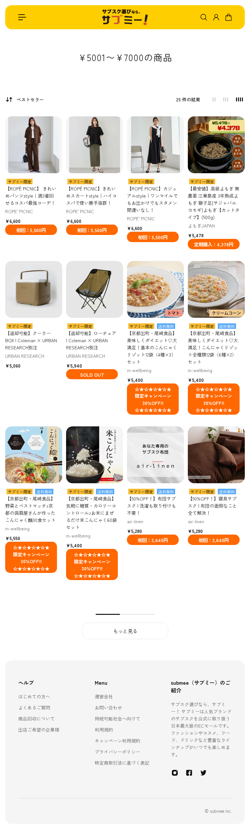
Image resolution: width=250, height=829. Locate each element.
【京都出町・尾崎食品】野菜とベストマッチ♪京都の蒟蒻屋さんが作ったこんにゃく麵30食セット (30, 509)
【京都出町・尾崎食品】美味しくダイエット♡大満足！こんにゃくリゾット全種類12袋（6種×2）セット (213, 347)
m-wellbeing (139, 370)
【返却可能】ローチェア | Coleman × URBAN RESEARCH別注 (91, 340)
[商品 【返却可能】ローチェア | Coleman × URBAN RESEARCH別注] (94, 289)
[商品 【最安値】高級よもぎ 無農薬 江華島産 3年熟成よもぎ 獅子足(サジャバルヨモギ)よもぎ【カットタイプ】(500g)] (216, 144)
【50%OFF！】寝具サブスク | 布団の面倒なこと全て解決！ (212, 505)
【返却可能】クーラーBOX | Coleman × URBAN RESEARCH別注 (31, 340)
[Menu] (22, 17)
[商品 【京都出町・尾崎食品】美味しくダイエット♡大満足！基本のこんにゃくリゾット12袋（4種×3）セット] (155, 289)
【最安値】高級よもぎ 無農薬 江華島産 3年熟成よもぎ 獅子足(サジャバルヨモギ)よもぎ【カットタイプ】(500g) (214, 202)
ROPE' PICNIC (19, 211)
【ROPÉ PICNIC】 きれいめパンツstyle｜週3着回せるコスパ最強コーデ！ (30, 195)
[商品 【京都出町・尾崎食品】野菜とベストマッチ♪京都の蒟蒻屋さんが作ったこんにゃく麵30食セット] (33, 454)
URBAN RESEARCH (24, 356)
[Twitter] (203, 773)
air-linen (135, 521)
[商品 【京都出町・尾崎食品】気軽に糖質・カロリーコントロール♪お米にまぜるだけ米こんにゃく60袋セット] (94, 454)
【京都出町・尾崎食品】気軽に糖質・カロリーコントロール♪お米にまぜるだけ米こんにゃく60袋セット (91, 512)
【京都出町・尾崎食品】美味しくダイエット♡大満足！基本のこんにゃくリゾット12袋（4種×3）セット (152, 347)
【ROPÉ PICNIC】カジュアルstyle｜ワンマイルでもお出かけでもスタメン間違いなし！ (152, 199)
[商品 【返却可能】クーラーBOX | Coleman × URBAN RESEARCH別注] (33, 289)
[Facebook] (189, 773)
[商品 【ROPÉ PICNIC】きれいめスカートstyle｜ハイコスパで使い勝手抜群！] (94, 144)
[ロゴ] (125, 17)
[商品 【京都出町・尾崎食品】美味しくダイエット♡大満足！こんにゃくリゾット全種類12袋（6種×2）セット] (216, 289)
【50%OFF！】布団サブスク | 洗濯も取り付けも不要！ (151, 505)
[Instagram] (175, 773)
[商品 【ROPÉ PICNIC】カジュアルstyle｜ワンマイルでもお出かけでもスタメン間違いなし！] (155, 144)
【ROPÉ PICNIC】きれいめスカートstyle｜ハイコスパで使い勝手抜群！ (91, 195)
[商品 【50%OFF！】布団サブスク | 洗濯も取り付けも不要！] (155, 454)
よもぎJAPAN (201, 225)
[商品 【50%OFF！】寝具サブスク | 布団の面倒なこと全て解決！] (216, 454)
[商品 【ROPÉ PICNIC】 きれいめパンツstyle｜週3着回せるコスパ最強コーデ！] (33, 144)
